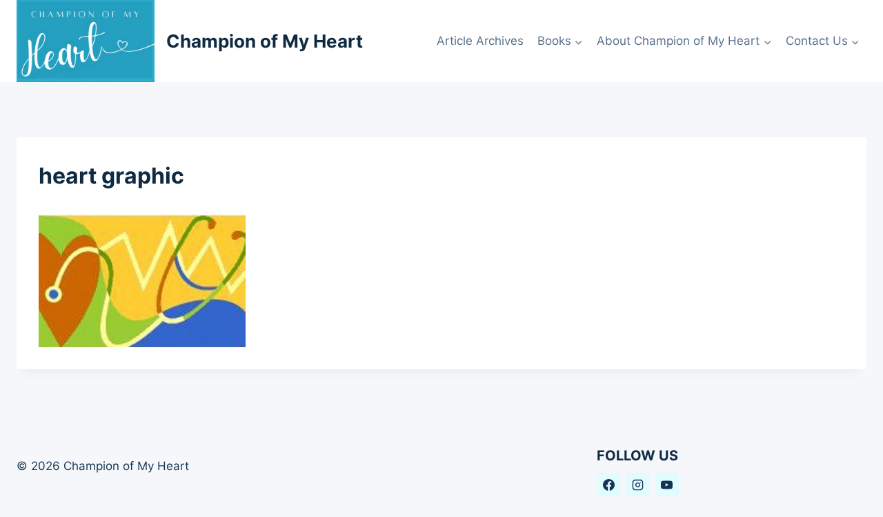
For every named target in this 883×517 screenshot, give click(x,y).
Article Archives (480, 41)
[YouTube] (667, 484)
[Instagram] (638, 484)
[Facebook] (608, 484)
